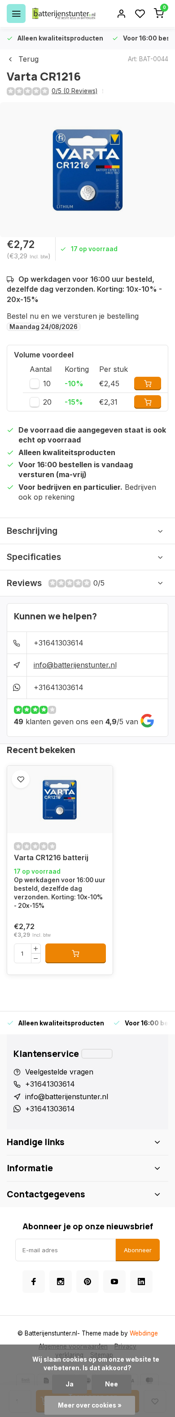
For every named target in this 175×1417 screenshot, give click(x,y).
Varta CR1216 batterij (51, 857)
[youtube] (114, 1281)
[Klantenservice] (97, 1054)
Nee (111, 1384)
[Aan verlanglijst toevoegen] (21, 779)
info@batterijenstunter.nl (75, 664)
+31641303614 (58, 642)
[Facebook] (33, 1281)
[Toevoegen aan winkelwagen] (75, 953)
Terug (28, 58)
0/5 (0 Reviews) (74, 91)
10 (47, 383)
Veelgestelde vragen (59, 1071)
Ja (70, 1384)
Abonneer (138, 1250)
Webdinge (144, 1333)
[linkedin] (141, 1281)
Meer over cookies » (90, 1405)
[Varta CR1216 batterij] (60, 799)
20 (47, 401)
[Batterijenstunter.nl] (63, 13)
